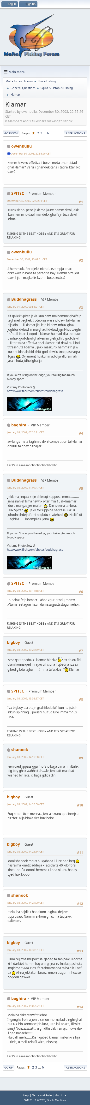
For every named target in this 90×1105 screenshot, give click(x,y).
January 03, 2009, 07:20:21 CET (25, 432)
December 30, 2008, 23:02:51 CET (27, 259)
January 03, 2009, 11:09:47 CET (25, 487)
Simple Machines (56, 1100)
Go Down (11, 133)
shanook (19, 749)
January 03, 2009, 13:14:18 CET (25, 590)
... (45, 133)
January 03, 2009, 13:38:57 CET (25, 698)
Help (26, 1095)
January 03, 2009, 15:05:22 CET (25, 1006)
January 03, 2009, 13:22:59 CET (25, 649)
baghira (18, 425)
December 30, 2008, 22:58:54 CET (27, 201)
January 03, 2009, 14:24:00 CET (25, 902)
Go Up (8, 1067)
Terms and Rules (42, 1095)
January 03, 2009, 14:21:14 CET (25, 851)
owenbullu (21, 146)
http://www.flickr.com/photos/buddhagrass (35, 391)
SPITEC (17, 193)
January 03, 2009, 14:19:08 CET (25, 757)
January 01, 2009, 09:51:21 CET (25, 306)
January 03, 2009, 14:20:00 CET (25, 804)
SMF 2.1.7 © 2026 (34, 1100)
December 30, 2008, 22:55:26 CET (31, 153)
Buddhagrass (24, 299)
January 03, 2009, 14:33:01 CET (25, 950)
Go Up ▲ (61, 1095)
